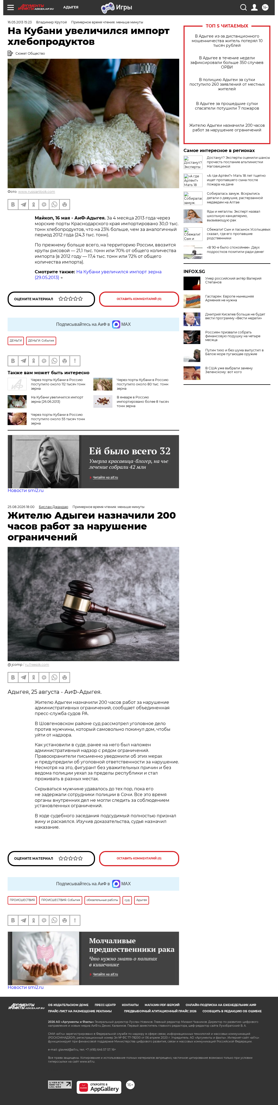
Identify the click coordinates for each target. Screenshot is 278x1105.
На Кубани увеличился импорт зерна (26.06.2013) (57, 399)
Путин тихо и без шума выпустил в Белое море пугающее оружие (234, 352)
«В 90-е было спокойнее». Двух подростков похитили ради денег (235, 249)
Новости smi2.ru (26, 490)
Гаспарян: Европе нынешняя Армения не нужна (229, 298)
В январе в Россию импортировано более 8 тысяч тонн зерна (143, 401)
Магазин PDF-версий (162, 1005)
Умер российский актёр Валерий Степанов (233, 280)
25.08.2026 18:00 (21, 507)
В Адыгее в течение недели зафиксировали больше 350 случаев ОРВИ (227, 63)
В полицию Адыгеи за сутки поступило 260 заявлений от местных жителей (227, 84)
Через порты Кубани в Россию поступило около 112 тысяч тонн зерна (58, 384)
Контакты (130, 1005)
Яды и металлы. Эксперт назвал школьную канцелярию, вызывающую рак (233, 215)
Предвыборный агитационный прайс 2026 (160, 1011)
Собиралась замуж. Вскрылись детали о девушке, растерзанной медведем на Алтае (235, 197)
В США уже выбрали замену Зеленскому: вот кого (229, 370)
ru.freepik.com (37, 665)
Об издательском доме (68, 1005)
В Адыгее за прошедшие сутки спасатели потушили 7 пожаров (227, 106)
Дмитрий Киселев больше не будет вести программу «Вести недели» (235, 316)
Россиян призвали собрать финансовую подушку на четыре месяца (232, 336)
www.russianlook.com (36, 192)
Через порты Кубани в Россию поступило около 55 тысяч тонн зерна (58, 419)
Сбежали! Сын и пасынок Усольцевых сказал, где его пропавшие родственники (238, 233)
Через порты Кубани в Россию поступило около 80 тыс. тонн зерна (142, 384)
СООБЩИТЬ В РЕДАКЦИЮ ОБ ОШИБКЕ (232, 1011)
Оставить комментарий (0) (139, 299)
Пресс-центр (105, 1005)
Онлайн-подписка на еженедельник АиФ (221, 1005)
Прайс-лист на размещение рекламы (80, 1011)
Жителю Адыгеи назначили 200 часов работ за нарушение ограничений (227, 127)
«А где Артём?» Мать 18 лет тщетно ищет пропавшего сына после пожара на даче (236, 180)
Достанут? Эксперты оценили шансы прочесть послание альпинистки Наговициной (238, 162)
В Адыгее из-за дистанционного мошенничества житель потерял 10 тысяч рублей (227, 41)
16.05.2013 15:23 (20, 22)
